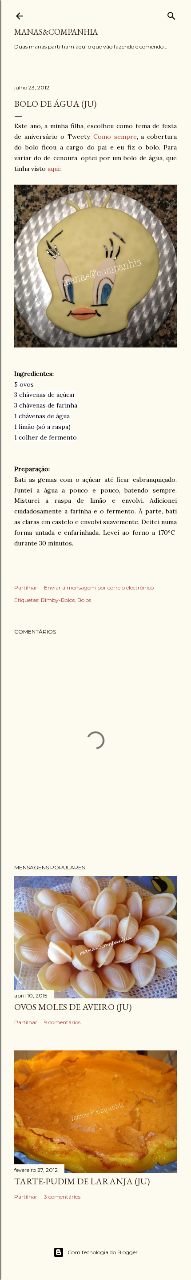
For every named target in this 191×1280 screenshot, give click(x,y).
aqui (54, 169)
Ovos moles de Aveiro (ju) (72, 1007)
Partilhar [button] (25, 587)
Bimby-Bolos (58, 600)
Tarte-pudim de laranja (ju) (82, 1181)
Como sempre (115, 137)
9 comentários (62, 1022)
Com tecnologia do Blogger (103, 1252)
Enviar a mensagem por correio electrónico (99, 587)
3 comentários (62, 1196)
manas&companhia (56, 32)
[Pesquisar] (171, 14)
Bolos (84, 600)
